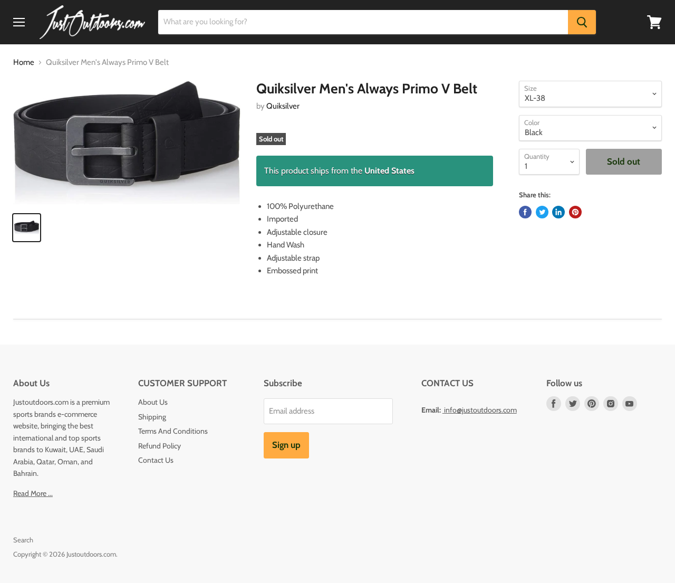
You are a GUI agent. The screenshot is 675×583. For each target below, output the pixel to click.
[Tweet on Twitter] (542, 212)
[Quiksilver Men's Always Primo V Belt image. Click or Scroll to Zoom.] (126, 142)
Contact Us (155, 460)
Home (23, 62)
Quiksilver (283, 106)
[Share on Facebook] (525, 212)
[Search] (582, 22)
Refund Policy (159, 446)
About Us (153, 402)
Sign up (286, 444)
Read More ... (33, 493)
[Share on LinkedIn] (558, 212)
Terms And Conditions (173, 431)
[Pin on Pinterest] (575, 212)
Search (23, 540)
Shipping (152, 417)
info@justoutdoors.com (480, 410)
